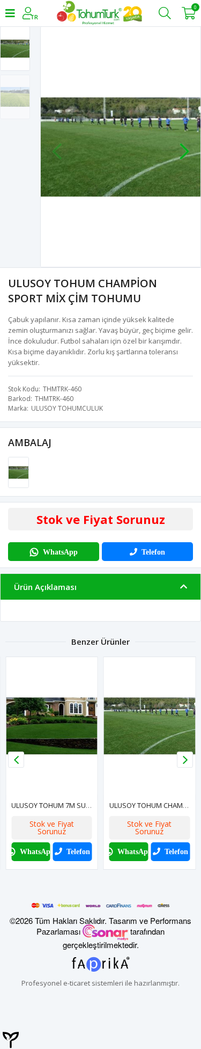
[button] (184, 146)
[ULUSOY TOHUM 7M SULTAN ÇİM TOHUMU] (52, 726)
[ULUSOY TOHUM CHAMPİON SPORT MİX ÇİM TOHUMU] (18, 472)
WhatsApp (60, 552)
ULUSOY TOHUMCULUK (67, 408)
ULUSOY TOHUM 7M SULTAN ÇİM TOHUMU (79, 805)
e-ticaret (76, 983)
